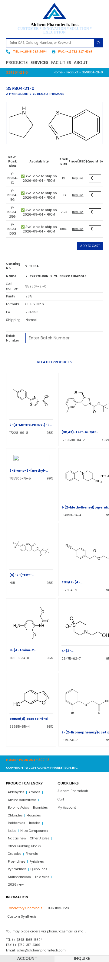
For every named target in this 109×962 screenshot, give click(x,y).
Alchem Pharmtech (73, 791)
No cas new (17, 838)
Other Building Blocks (24, 846)
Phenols (31, 853)
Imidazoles (16, 823)
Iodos (12, 831)
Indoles (35, 823)
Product (72, 72)
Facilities (61, 62)
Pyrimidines (17, 869)
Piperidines (16, 861)
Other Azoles (39, 838)
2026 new (16, 884)
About (81, 62)
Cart (61, 799)
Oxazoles (14, 853)
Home (58, 72)
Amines (34, 792)
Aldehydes (16, 792)
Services (39, 62)
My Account (67, 807)
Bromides (40, 807)
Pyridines (36, 861)
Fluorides (34, 815)
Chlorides (15, 815)
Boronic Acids (18, 807)
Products (17, 62)
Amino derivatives (22, 800)
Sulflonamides (19, 877)
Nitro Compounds (34, 831)
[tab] (24, 908)
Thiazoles (42, 877)
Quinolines (39, 869)
